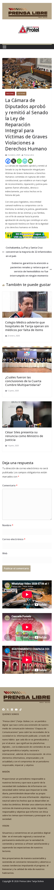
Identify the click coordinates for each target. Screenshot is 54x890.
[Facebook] (8, 161)
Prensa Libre (29, 155)
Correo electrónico (13, 539)
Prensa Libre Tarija (28, 881)
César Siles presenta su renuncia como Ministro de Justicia (24, 436)
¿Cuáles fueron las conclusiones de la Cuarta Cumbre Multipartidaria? (23, 381)
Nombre (7, 525)
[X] (13, 161)
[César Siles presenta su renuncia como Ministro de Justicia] (27, 403)
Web (4, 553)
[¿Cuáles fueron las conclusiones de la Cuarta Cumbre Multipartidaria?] (27, 348)
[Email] (30, 161)
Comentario (9, 485)
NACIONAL (10, 94)
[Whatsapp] (19, 161)
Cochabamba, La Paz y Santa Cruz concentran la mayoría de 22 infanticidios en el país (29, 252)
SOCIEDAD (21, 94)
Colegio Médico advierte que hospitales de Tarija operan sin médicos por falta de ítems (27, 326)
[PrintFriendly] (24, 161)
